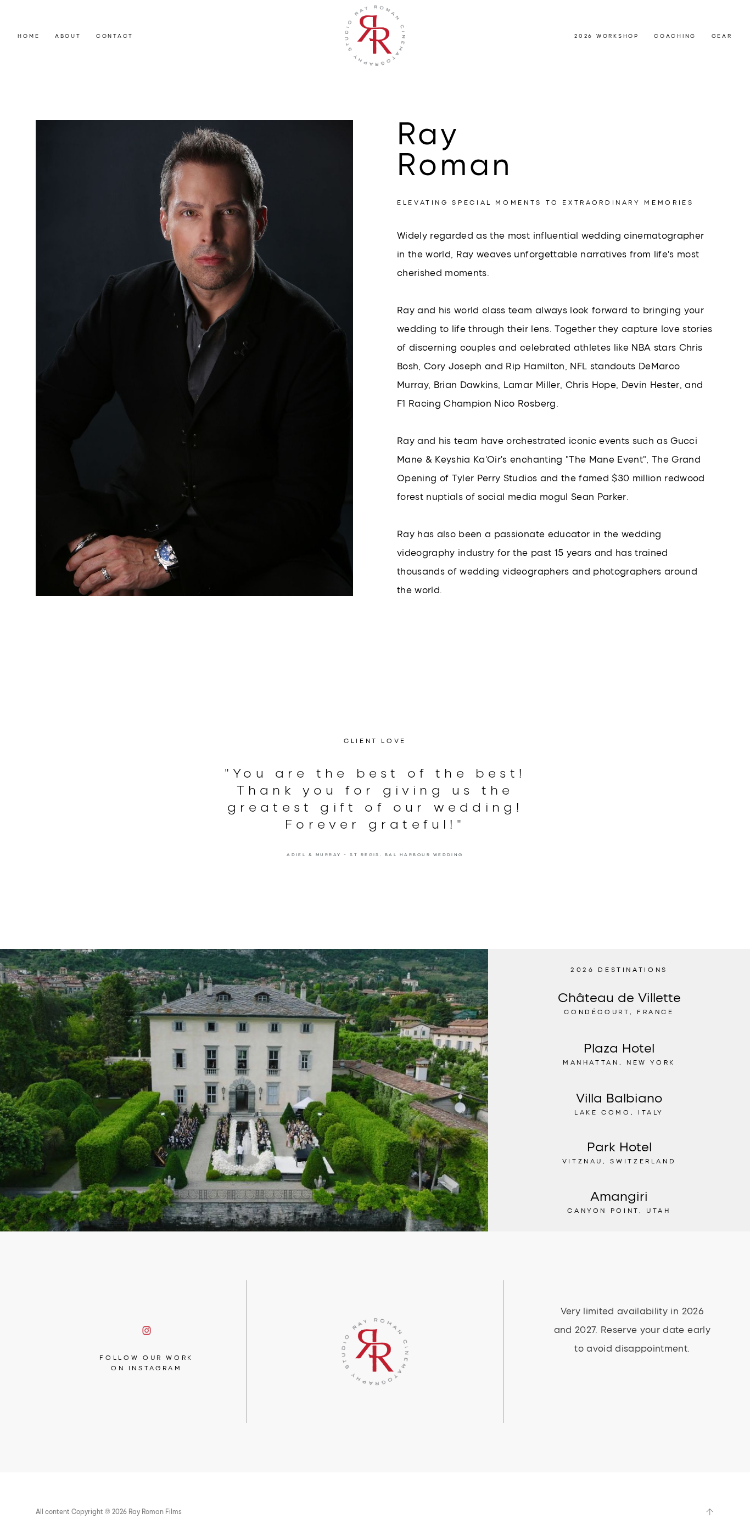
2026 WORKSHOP (606, 36)
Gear (722, 36)
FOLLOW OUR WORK (146, 1357)
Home (29, 36)
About (68, 36)
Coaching (675, 36)
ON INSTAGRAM (146, 1367)
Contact (114, 36)
